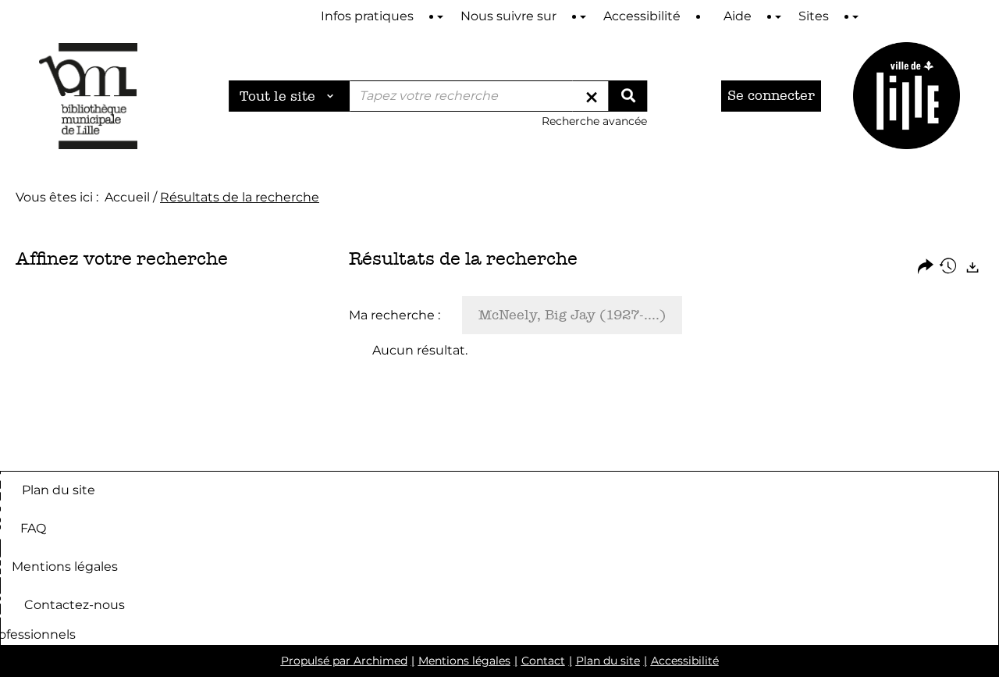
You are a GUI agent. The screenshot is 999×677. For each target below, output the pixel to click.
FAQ (33, 527)
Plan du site (58, 489)
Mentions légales (65, 565)
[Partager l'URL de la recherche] (925, 267)
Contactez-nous (74, 604)
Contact (543, 661)
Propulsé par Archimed (344, 661)
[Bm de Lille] (88, 95)
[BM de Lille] (906, 95)
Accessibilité (685, 661)
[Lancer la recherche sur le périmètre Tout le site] (627, 96)
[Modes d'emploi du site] (440, 17)
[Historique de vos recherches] (949, 267)
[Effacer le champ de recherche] (591, 96)
